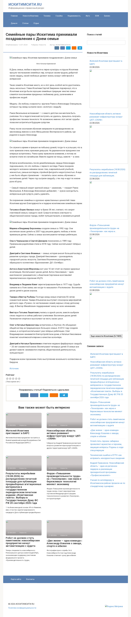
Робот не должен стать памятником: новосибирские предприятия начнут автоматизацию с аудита (23, 541)
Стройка (59, 16)
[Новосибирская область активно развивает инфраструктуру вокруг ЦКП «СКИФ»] (107, 145)
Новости (42, 45)
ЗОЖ (97, 16)
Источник (14, 368)
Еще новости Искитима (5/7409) (106, 336)
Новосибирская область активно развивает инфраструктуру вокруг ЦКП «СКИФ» (63, 434)
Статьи (25, 23)
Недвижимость (74, 16)
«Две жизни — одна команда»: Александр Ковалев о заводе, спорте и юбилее (64, 543)
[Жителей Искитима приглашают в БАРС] (107, 89)
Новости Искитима (30, 16)
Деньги (14, 23)
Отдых (36, 23)
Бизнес (107, 16)
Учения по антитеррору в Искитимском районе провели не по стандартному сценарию (107, 483)
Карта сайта (16, 579)
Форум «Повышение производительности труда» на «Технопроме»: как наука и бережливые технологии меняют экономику (64, 479)
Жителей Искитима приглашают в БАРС (17, 432)
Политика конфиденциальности (22, 608)
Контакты (30, 579)
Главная (14, 16)
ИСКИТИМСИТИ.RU (25, 4)
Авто (88, 16)
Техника (46, 16)
